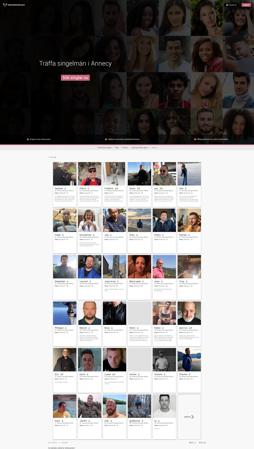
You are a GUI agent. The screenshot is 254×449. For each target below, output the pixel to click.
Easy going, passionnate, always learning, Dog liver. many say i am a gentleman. (189, 337)
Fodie (58, 235)
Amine (132, 374)
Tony (181, 281)
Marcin (83, 328)
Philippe (59, 328)
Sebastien (60, 281)
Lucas (107, 374)
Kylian (157, 328)
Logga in (246, 5)
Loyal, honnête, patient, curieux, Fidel (114, 290)
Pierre (83, 188)
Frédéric (108, 188)
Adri (106, 420)
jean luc (183, 328)
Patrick (183, 235)
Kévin (132, 328)
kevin (82, 374)
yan (156, 188)
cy (155, 420)
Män (116, 148)
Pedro (157, 235)
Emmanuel (85, 235)
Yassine (59, 188)
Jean (157, 281)
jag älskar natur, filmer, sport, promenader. (163, 290)
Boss (107, 328)
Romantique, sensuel (61, 382)
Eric (57, 374)
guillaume (134, 420)
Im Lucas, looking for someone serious (114, 383)
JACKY (83, 420)
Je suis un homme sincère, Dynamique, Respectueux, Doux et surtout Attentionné (89, 244)
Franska (125, 148)
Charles (183, 374)
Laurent (84, 281)
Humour (157, 428)
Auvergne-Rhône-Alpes (140, 148)
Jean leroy (110, 281)
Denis (132, 188)
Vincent (158, 374)
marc (57, 420)
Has (181, 188)
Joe (106, 235)
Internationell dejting (104, 148)
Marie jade (135, 281)
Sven (132, 235)
